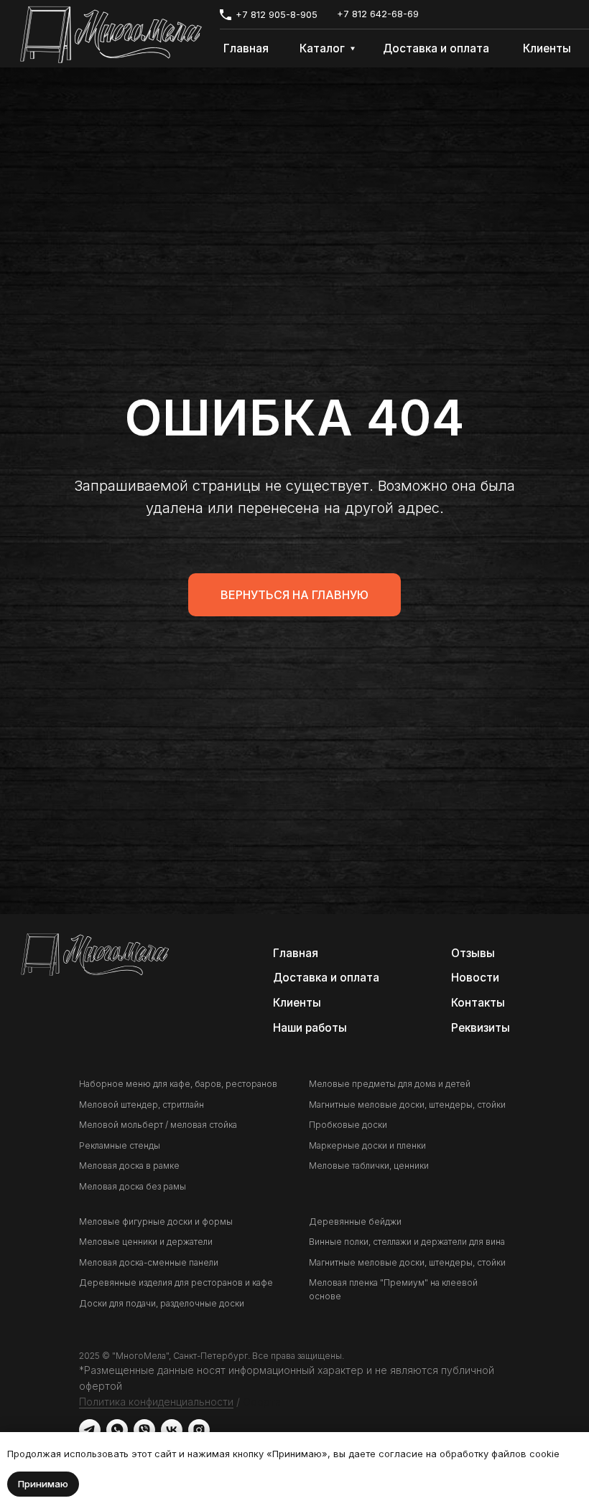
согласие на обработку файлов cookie (468, 1453)
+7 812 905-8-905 (276, 14)
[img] (111, 34)
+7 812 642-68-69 (378, 14)
